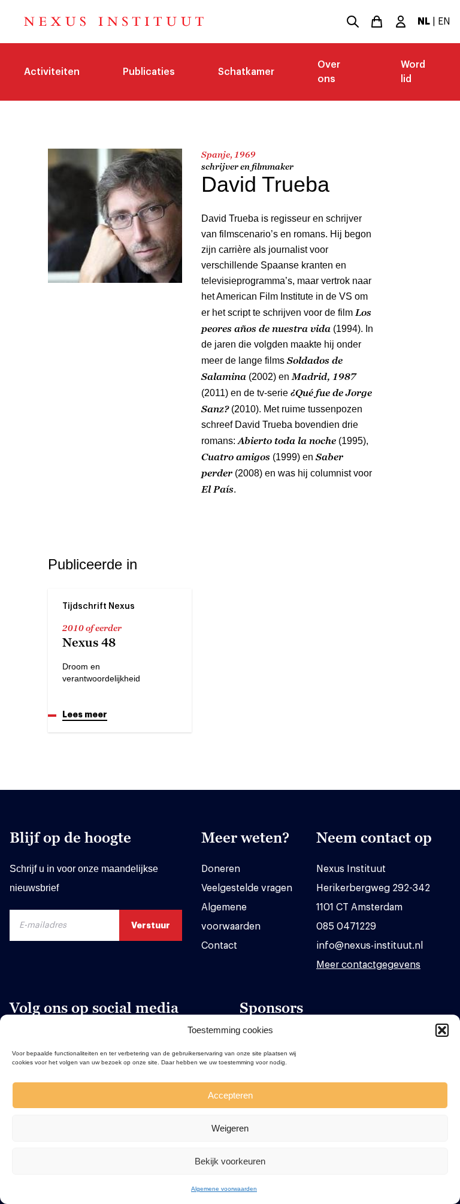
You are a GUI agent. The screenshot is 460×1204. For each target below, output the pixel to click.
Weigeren (230, 1128)
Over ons (328, 72)
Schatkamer (246, 72)
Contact (219, 945)
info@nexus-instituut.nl (369, 945)
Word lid (413, 72)
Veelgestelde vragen (246, 888)
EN (444, 21)
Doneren (220, 869)
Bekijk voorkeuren (230, 1161)
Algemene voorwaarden (224, 1188)
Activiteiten (52, 72)
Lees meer (84, 714)
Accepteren (230, 1095)
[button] (442, 1030)
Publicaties (149, 72)
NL (423, 21)
